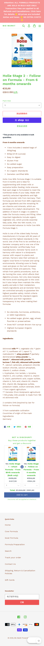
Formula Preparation (15, 544)
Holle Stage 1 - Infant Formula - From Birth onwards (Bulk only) (12, 469)
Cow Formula (11, 531)
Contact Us (10, 564)
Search (8, 551)
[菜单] (39, 25)
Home (8, 525)
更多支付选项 (22, 126)
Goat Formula (11, 538)
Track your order (13, 557)
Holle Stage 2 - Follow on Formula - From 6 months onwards (31, 469)
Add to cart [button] (22, 495)
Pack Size (7, 101)
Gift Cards (9, 580)
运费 (15, 92)
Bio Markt (9, 26)
